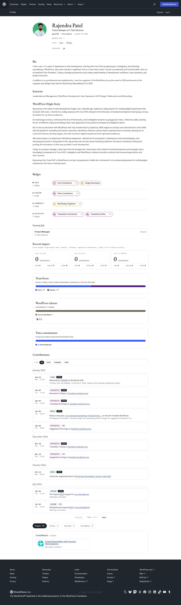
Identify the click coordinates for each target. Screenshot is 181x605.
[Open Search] (154, 4)
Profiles (13, 12)
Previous (78, 517)
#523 (62, 494)
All (42, 362)
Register (160, 12)
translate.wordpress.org (78, 393)
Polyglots (57, 362)
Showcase (46, 570)
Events (110, 574)
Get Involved (112, 570)
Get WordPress (169, 4)
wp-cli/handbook (82, 494)
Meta (66, 362)
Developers (79, 577)
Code (48, 362)
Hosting (13, 577)
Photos (54, 526)
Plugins (39, 526)
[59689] (64, 380)
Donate (111, 577)
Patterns (45, 581)
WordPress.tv (81, 581)
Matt (142, 574)
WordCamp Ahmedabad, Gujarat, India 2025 (93, 476)
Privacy (13, 581)
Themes (45, 574)
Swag (110, 581)
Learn (77, 570)
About (12, 570)
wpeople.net (57, 38)
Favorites (69, 526)
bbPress (144, 577)
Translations (86, 526)
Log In (167, 12)
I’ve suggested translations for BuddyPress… (83, 416)
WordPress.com (147, 570)
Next (104, 517)
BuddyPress (146, 581)
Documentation (81, 574)
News (12, 574)
